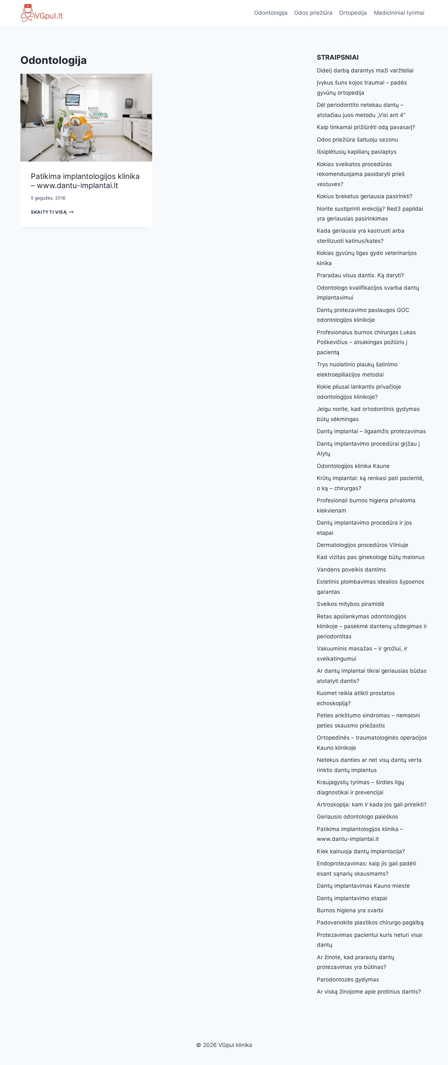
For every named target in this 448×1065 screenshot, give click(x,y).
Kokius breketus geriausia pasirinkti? (365, 196)
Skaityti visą (52, 212)
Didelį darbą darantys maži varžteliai (365, 70)
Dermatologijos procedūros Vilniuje (362, 545)
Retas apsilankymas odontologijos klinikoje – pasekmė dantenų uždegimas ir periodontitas (372, 626)
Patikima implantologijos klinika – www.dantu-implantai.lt (85, 181)
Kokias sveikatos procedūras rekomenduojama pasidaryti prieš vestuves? (361, 174)
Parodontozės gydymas (348, 979)
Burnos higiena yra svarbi (350, 910)
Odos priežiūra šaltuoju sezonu (357, 139)
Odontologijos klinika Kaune (353, 466)
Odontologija (271, 13)
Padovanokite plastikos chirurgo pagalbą (370, 922)
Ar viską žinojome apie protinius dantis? (369, 991)
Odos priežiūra (313, 13)
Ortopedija (353, 13)
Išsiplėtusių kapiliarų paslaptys (357, 151)
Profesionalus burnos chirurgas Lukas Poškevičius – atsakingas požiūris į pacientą (366, 342)
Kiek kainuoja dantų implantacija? (361, 851)
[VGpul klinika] (42, 13)
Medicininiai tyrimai (399, 13)
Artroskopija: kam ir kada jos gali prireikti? (372, 804)
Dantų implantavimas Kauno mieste (363, 885)
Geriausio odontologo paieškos (357, 816)
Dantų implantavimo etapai (352, 898)
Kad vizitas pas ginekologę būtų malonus (371, 557)
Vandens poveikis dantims (351, 569)
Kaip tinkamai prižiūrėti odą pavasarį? (366, 127)
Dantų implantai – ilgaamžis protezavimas (371, 431)
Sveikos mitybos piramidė (350, 604)
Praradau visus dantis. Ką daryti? (360, 275)
